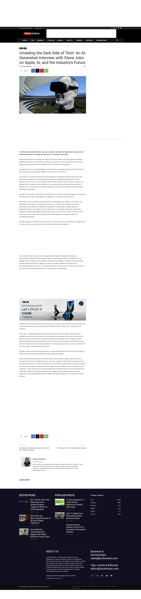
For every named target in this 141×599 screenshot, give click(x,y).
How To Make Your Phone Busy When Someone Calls (74, 515)
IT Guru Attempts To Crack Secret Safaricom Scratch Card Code (75, 503)
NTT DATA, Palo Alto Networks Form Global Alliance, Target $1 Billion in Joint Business (39, 504)
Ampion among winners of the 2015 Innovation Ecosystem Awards (76, 528)
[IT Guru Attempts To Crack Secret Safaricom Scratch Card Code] (60, 502)
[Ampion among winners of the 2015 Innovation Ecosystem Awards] (60, 527)
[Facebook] (112, 28)
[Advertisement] (57, 13)
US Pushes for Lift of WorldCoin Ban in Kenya (71, 448)
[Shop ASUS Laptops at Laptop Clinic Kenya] (52, 309)
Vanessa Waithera (26, 66)
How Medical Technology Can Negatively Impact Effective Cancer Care (40, 533)
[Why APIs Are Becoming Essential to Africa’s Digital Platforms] (24, 518)
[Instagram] (114, 28)
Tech (25, 48)
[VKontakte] (107, 576)
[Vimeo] (118, 28)
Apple (21, 48)
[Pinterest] (42, 71)
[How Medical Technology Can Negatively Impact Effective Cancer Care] (24, 531)
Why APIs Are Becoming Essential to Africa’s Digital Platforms (40, 519)
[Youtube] (121, 28)
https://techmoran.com (38, 461)
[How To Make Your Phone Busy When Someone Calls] (60, 515)
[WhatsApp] (46, 71)
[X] (116, 28)
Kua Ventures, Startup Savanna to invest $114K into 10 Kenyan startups (34, 449)
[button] (117, 40)
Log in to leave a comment (27, 483)
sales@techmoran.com (54, 578)
